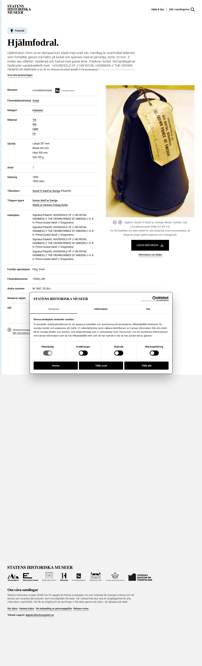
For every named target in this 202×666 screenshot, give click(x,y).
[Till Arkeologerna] (13, 576)
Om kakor (12, 608)
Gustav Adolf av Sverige (45, 200)
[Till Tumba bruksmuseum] (115, 576)
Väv (34, 124)
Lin (34, 133)
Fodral (36, 100)
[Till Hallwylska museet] (49, 576)
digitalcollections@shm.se (40, 615)
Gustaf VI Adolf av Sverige (46, 191)
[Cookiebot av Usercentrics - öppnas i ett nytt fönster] (155, 298)
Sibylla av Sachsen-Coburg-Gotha (50, 205)
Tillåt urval (101, 365)
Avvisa (55, 365)
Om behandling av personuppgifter (54, 608)
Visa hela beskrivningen (20, 75)
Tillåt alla (146, 365)
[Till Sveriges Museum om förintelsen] (140, 576)
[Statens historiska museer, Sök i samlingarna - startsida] (19, 9)
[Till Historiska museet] (64, 576)
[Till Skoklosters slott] (95, 576)
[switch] (83, 353)
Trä (34, 119)
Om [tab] (148, 309)
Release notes (81, 608)
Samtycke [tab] (53, 309)
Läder (35, 129)
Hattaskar (38, 110)
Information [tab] (101, 309)
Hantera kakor (26, 608)
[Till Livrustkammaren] (79, 576)
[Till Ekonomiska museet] (30, 576)
